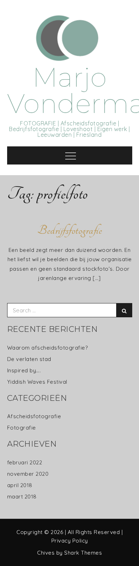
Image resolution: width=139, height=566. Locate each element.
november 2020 (28, 473)
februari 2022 (24, 462)
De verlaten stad (29, 359)
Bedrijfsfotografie (69, 230)
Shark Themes (83, 552)
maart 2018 (22, 496)
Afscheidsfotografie (34, 416)
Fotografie (21, 427)
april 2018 (19, 485)
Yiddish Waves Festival (37, 381)
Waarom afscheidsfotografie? (47, 347)
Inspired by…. (24, 370)
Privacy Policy (69, 540)
